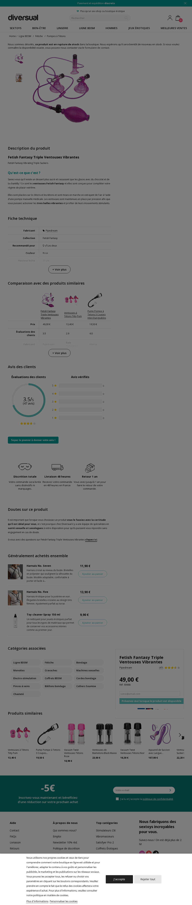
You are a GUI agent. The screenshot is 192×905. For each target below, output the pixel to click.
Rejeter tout (147, 879)
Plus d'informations (37, 901)
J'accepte (119, 879)
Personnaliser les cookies (63, 901)
